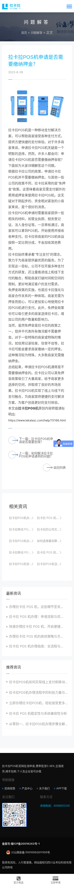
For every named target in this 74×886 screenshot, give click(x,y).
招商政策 (10, 788)
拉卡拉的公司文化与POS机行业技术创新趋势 (50, 529)
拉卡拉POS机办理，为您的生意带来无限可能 (22, 541)
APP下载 (61, 788)
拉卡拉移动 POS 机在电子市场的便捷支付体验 (22, 529)
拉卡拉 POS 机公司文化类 (50, 518)
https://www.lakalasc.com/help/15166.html (37, 420)
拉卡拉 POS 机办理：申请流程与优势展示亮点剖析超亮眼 (38, 617)
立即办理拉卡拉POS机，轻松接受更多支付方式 (38, 703)
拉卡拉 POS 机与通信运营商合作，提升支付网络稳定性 (50, 552)
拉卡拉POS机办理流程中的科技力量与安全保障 (38, 692)
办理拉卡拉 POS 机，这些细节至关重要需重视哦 (38, 607)
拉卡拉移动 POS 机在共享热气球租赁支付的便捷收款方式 (22, 552)
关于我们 (44, 788)
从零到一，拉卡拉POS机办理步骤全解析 (38, 724)
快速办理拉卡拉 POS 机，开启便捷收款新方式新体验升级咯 (38, 626)
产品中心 (27, 788)
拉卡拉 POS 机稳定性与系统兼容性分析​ (38, 713)
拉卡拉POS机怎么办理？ (50, 564)
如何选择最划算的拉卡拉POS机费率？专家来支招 (50, 541)
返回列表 (59, 467)
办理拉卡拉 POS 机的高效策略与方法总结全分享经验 (38, 636)
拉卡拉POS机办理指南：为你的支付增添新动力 (22, 518)
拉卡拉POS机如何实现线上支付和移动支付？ (38, 682)
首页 (24, 32)
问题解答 (36, 32)
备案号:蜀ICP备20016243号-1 (21, 843)
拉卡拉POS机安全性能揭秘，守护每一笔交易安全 (22, 564)
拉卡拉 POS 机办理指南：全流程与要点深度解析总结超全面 (38, 646)
